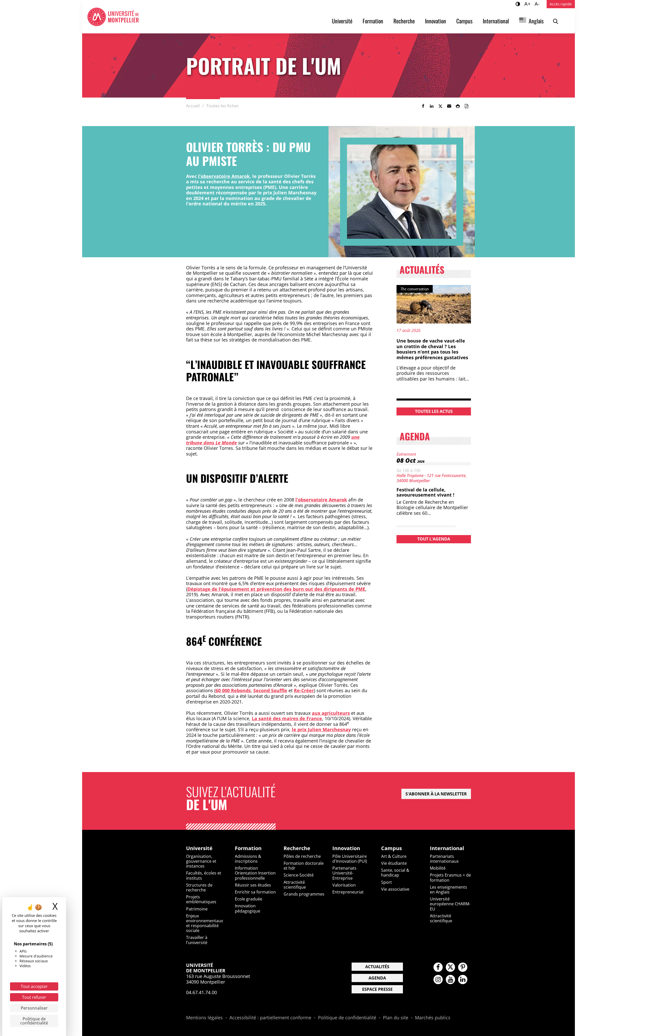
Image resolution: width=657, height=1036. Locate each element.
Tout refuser (34, 997)
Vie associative (395, 889)
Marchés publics (432, 1018)
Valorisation (344, 885)
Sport (386, 882)
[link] (423, 106)
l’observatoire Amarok (224, 176)
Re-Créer (304, 690)
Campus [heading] (391, 848)
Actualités (377, 967)
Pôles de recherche (302, 856)
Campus (464, 21)
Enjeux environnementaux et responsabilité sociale (204, 923)
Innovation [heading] (346, 848)
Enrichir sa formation (255, 892)
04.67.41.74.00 (201, 992)
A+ (528, 3)
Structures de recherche (199, 887)
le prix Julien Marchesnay (321, 729)
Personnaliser (34, 1008)
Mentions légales (204, 1018)
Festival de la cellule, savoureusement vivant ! (425, 492)
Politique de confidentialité (347, 1018)
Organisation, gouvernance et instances (201, 861)
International (496, 21)
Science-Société (299, 875)
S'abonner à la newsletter (436, 794)
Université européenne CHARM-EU (450, 903)
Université (342, 21)
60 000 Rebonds (233, 690)
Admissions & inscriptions (248, 858)
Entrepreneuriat (348, 892)
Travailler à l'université (196, 940)
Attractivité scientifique (295, 884)
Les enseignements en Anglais (448, 889)
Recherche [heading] (297, 848)
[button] (449, 106)
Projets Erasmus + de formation (450, 877)
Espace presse (377, 989)
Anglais (536, 21)
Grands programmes (304, 894)
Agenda (377, 978)
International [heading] (447, 848)
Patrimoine (197, 909)
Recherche (404, 21)
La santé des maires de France (287, 718)
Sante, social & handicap (395, 872)
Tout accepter (34, 986)
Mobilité (438, 868)
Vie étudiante (394, 863)
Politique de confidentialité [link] (34, 1021)
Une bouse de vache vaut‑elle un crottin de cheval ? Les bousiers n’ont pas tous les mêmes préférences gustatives (432, 349)
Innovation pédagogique (247, 908)
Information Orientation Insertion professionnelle (255, 873)
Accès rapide (561, 4)
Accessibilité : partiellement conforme (270, 1018)
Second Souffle (270, 690)
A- (538, 3)
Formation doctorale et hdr (304, 865)
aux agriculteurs (331, 713)
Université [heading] (199, 848)
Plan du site (395, 1018)
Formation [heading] (248, 848)
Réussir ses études (253, 885)
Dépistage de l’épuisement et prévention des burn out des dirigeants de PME (276, 589)
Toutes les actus (434, 411)
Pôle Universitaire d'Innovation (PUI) (349, 858)
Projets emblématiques (201, 899)
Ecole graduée (248, 899)
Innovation (435, 21)
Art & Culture (394, 856)
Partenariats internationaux (444, 858)
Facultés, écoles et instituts (203, 875)
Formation (373, 21)
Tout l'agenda (433, 539)
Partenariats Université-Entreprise (344, 873)
